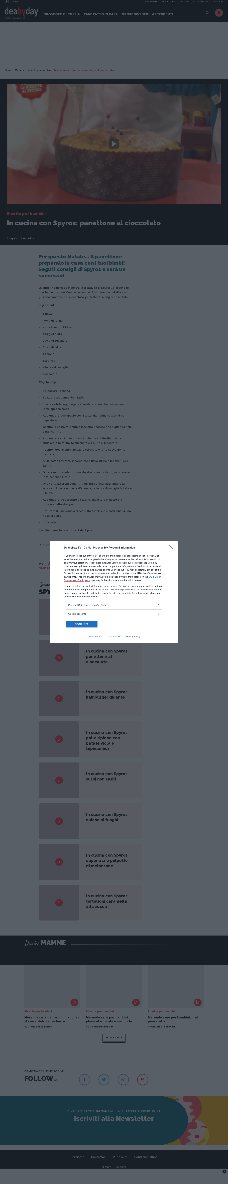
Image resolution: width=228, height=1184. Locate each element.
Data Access (114, 636)
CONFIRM (81, 624)
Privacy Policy (133, 636)
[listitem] (114, 605)
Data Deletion (95, 636)
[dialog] (114, 592)
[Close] (172, 548)
